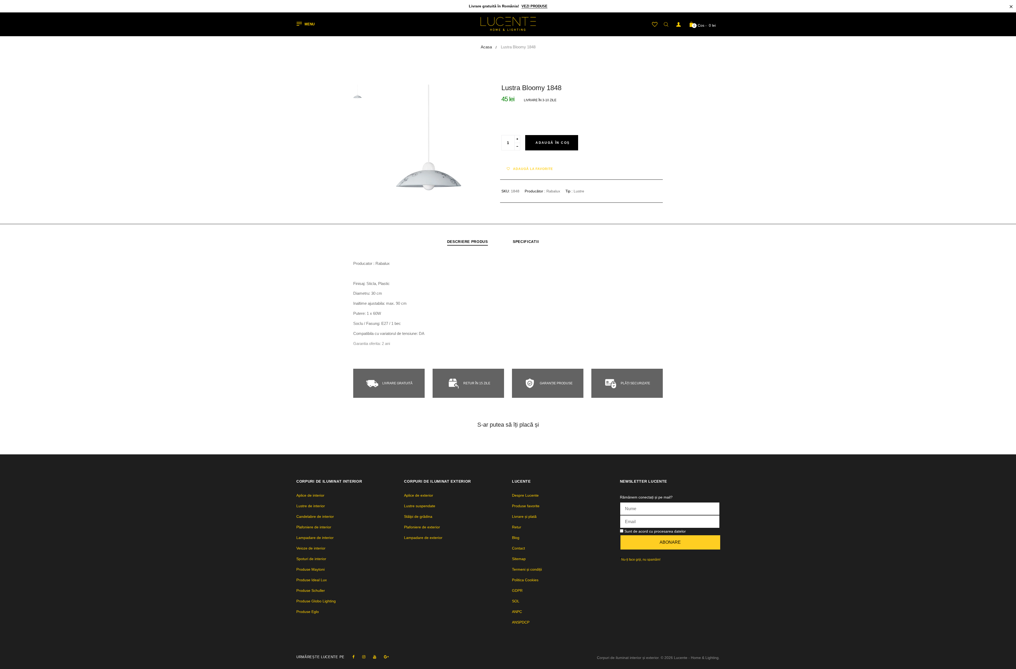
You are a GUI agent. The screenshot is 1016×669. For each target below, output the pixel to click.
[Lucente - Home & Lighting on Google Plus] (386, 657)
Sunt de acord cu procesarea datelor (655, 531)
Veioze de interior (310, 548)
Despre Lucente (525, 495)
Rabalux (553, 191)
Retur (516, 527)
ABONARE (670, 542)
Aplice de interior (310, 495)
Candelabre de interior (315, 516)
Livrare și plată (524, 516)
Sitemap (519, 559)
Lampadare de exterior (423, 538)
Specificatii (526, 241)
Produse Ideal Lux (311, 580)
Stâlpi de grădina (418, 516)
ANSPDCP (520, 622)
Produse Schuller (310, 590)
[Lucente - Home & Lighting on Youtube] (374, 657)
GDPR (517, 590)
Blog (515, 538)
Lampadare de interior (315, 538)
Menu (309, 24)
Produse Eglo (307, 612)
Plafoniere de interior (313, 527)
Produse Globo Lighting (316, 601)
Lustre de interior (310, 506)
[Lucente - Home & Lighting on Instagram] (363, 657)
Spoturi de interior (311, 559)
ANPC (517, 612)
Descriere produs (467, 241)
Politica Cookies (525, 580)
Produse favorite (525, 506)
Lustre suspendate (419, 506)
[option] (429, 137)
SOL (515, 601)
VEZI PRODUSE (534, 6)
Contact (518, 548)
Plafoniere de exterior (422, 527)
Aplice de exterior (418, 495)
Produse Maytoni (310, 569)
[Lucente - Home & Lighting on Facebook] (353, 657)
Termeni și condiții (527, 569)
